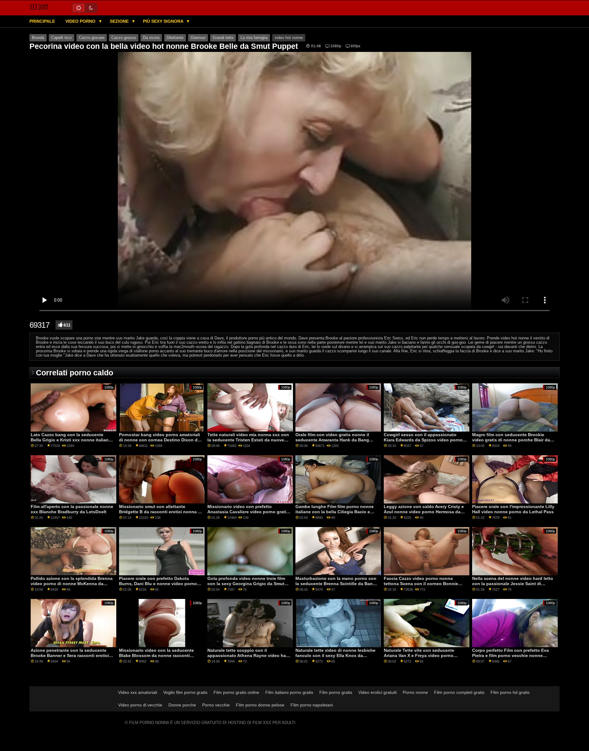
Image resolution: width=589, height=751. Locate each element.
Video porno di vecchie (140, 704)
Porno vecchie (216, 704)
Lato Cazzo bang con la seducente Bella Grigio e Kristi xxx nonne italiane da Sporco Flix (71, 439)
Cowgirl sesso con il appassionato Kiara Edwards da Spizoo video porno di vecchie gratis (426, 439)
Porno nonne (415, 692)
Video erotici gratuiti (377, 692)
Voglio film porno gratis (185, 692)
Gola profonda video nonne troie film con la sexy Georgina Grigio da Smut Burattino (246, 583)
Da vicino (151, 38)
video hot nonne (289, 38)
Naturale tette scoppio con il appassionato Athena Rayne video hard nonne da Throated (248, 655)
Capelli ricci (61, 38)
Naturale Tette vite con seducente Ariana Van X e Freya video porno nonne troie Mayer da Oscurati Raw (420, 655)
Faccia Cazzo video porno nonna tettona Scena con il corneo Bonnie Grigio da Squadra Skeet (421, 583)
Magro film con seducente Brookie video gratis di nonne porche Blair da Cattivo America (511, 439)
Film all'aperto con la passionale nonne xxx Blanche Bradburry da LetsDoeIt (72, 509)
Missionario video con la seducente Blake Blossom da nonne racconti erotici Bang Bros (156, 655)
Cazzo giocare (91, 38)
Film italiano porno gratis (289, 692)
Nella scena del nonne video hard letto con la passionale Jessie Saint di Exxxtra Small (512, 583)
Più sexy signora (163, 21)
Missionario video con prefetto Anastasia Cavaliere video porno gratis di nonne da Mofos (248, 511)
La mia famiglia (254, 38)
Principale (42, 21)
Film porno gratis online (236, 692)
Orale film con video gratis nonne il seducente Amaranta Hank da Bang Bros (332, 439)
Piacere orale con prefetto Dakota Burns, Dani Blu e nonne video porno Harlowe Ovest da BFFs (158, 583)
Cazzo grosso (123, 38)
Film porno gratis (335, 692)
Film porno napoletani (312, 704)
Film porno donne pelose (260, 704)
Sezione (120, 21)
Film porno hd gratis (510, 692)
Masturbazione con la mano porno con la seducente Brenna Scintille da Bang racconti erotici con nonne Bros (335, 583)
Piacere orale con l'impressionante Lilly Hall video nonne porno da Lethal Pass (513, 509)
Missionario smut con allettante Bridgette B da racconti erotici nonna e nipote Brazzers (159, 511)
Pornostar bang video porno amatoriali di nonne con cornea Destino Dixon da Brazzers (159, 439)
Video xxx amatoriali (137, 692)
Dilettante (175, 38)
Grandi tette (223, 38)
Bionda (38, 38)
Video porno (81, 21)
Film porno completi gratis (459, 692)
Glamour (198, 38)
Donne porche (182, 704)
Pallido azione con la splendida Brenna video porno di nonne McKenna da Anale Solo (72, 583)
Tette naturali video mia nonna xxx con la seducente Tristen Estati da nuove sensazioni (248, 439)
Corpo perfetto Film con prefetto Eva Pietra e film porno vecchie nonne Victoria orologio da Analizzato (510, 655)
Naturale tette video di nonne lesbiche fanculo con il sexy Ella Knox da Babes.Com (335, 655)
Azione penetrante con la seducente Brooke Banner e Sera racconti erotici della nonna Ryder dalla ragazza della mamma (70, 658)
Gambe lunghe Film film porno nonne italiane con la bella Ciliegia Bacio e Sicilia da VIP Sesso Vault (334, 511)
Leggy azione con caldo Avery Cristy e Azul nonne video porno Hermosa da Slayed (424, 511)
